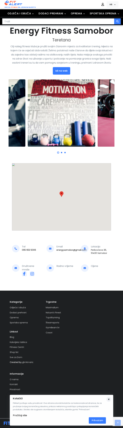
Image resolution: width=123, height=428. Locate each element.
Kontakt (14, 384)
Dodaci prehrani (51, 13)
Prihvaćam (97, 420)
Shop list (14, 352)
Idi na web (61, 71)
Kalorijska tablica (18, 342)
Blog (12, 337)
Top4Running (53, 317)
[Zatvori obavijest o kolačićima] (108, 399)
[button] (112, 4)
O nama (14, 379)
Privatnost (15, 389)
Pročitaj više (20, 415)
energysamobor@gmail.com (71, 249)
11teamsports (52, 322)
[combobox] (58, 21)
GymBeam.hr (53, 327)
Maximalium (52, 307)
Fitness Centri (17, 347)
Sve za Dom (16, 357)
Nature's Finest (53, 312)
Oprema (76, 13)
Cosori (49, 332)
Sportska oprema (103, 13)
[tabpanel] (61, 113)
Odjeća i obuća (19, 13)
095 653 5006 (29, 249)
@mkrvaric (27, 362)
